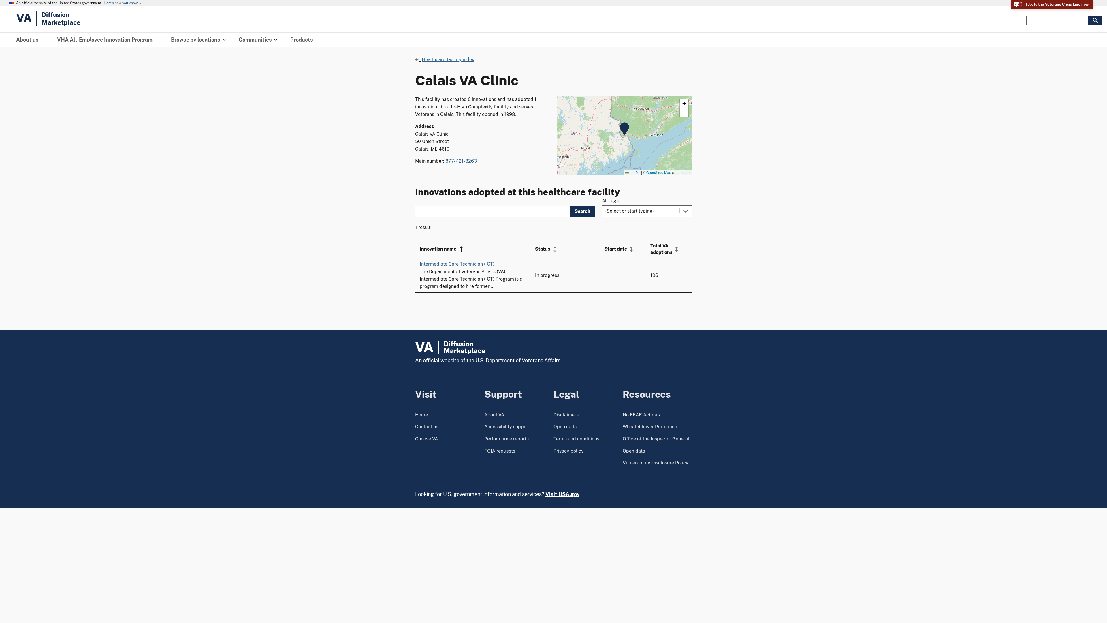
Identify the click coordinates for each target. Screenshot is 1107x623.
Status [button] (542, 249)
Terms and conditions (576, 439)
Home (421, 415)
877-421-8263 (461, 161)
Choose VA (426, 439)
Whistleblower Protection (650, 426)
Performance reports (506, 439)
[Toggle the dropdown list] (685, 211)
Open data (634, 451)
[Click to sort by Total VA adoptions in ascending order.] (676, 249)
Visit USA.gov (562, 494)
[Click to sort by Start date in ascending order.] (631, 249)
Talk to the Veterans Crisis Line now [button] (1057, 4)
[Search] (1095, 20)
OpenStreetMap (658, 172)
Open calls (565, 426)
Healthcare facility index (448, 59)
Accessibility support (507, 426)
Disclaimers (566, 415)
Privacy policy (569, 451)
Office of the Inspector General (656, 439)
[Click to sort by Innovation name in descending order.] (461, 249)
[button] (624, 128)
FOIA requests (499, 451)
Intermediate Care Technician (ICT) (457, 264)
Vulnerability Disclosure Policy (655, 463)
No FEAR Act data (642, 415)
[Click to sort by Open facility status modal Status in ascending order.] (555, 249)
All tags (610, 201)
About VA (494, 415)
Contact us (426, 426)
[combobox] (647, 211)
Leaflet (634, 172)
